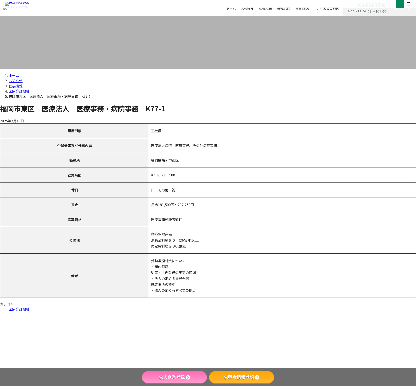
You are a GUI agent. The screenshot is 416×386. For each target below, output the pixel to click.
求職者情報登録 (239, 377)
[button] (358, 350)
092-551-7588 (320, 324)
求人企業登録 (172, 377)
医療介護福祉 (19, 309)
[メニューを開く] (408, 4)
